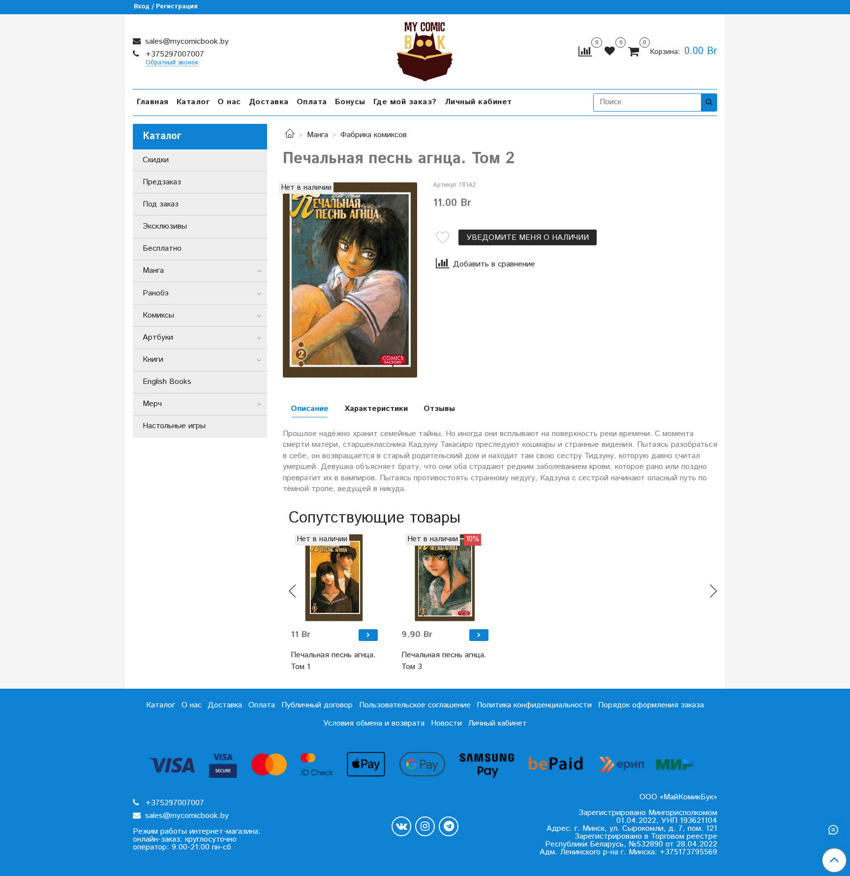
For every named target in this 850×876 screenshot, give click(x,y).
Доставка (269, 102)
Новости (446, 723)
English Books (167, 381)
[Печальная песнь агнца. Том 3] (444, 577)
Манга (317, 135)
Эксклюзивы (165, 226)
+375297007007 (173, 54)
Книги (153, 359)
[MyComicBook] (425, 49)
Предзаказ (162, 182)
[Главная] (290, 135)
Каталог (193, 102)
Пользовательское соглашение (415, 705)
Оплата (312, 102)
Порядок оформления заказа (651, 705)
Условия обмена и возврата (374, 723)
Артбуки (158, 337)
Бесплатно (162, 248)
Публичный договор (317, 705)
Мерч (152, 403)
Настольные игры (174, 426)
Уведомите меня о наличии (527, 237)
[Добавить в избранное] (443, 237)
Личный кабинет (478, 102)
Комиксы (158, 315)
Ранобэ (156, 293)
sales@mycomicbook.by (186, 41)
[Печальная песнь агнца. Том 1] (334, 577)
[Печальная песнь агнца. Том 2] (350, 280)
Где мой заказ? (405, 102)
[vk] (401, 826)
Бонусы (350, 102)
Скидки (156, 160)
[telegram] (448, 826)
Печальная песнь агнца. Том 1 (333, 660)
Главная (153, 102)
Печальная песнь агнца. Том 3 (443, 660)
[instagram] (425, 826)
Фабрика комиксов (373, 135)
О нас (229, 102)
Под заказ (161, 204)
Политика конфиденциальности (534, 705)
